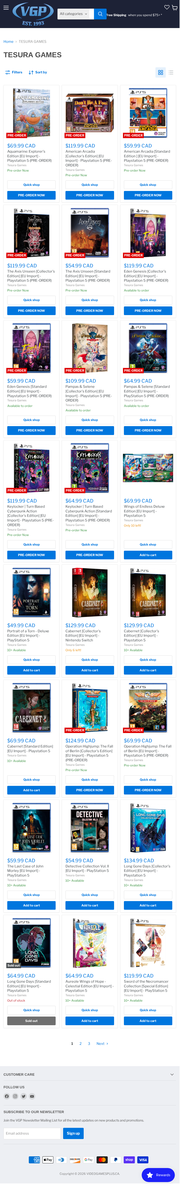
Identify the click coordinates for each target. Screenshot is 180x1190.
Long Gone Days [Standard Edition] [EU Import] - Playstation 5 (29, 986)
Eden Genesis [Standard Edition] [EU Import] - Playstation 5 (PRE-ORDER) (29, 391)
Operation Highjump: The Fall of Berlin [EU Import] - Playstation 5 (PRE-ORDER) (148, 751)
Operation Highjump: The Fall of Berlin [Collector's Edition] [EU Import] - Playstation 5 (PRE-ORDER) (89, 753)
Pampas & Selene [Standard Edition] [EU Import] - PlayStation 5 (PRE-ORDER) (147, 391)
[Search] (100, 14)
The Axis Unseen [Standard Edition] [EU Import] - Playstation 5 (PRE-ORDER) (87, 276)
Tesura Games (16, 165)
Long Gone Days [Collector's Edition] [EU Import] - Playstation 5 (147, 870)
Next (101, 1044)
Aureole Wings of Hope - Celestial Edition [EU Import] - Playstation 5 (89, 986)
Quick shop (31, 185)
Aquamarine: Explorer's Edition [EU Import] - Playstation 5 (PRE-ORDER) (29, 156)
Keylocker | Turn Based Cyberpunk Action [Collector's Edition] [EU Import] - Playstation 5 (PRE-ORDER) (30, 515)
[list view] (171, 72)
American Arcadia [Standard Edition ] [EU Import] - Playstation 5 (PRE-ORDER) (147, 156)
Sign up (73, 1133)
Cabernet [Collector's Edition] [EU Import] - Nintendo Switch (83, 635)
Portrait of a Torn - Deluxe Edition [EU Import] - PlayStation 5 (28, 635)
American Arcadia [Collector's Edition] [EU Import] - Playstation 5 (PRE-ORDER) (88, 158)
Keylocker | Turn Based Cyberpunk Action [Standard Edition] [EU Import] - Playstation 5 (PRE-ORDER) (88, 513)
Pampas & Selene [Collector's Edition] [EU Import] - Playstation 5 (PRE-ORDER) (88, 394)
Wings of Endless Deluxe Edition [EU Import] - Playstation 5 (144, 511)
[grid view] (160, 72)
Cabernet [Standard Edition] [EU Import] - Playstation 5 (30, 748)
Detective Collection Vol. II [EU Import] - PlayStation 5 (87, 868)
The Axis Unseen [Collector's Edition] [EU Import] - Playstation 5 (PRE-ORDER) (31, 276)
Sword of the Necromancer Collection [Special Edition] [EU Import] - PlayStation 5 (146, 986)
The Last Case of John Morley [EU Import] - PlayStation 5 (25, 870)
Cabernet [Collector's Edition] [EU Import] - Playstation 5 (141, 635)
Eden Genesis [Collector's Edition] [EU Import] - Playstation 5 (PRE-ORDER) (146, 276)
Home (9, 42)
